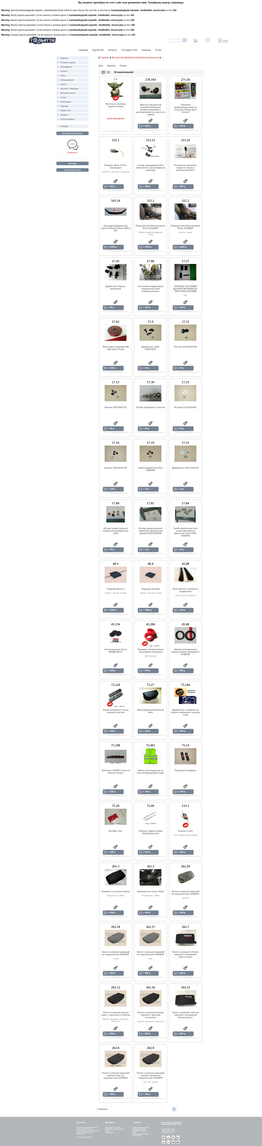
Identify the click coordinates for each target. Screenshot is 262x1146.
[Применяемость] (150, 122)
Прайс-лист (65, 110)
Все (101, 65)
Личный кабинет (67, 119)
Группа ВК (98, 50)
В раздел (64, 126)
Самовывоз (109, 1132)
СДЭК (107, 1131)
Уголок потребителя (84, 1129)
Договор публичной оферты (87, 1127)
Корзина (64, 115)
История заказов (67, 62)
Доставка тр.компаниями (114, 1129)
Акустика (64, 106)
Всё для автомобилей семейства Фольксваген (135, 57)
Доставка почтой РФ (113, 1127)
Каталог (113, 50)
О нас (158, 50)
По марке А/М (129, 50)
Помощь (146, 50)
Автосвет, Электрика (69, 89)
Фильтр (111, 65)
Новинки (64, 58)
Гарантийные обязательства (87, 1131)
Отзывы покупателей (84, 1132)
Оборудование (67, 80)
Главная (83, 50)
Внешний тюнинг (67, 93)
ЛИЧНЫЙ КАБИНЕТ (84, 1137)
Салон (63, 97)
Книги (63, 75)
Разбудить (72, 152)
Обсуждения (66, 67)
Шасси (63, 84)
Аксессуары (65, 102)
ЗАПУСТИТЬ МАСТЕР (115, 119)
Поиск (123, 65)
